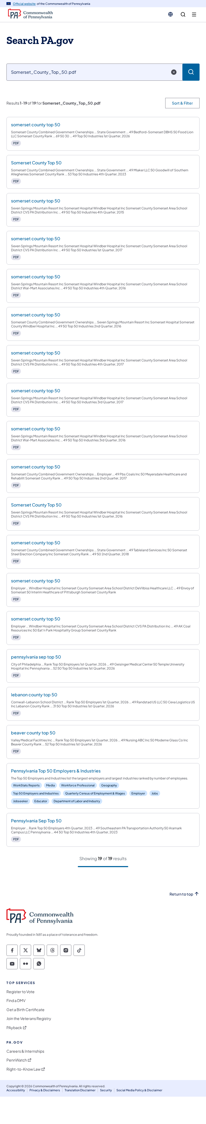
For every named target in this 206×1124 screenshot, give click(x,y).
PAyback (14, 1027)
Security (106, 1090)
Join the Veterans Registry (28, 1018)
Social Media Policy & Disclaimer (139, 1090)
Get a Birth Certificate (25, 1009)
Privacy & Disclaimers (45, 1090)
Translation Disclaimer (80, 1090)
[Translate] (170, 14)
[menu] (194, 14)
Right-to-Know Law (23, 1069)
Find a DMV (15, 1000)
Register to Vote (20, 991)
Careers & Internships (25, 1051)
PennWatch (16, 1060)
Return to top (181, 894)
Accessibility (15, 1090)
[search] (183, 14)
